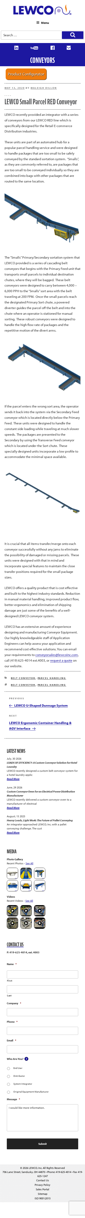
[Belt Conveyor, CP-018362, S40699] (12, 878)
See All (29, 863)
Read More (13, 779)
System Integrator (22, 1083)
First (9, 980)
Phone (12, 1021)
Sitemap (42, 1193)
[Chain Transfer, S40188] (12, 890)
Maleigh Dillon (44, 87)
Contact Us (42, 1180)
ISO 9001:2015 (43, 1198)
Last (9, 995)
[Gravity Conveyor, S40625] (26, 878)
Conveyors (42, 60)
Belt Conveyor (23, 678)
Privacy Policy (42, 1184)
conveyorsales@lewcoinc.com (56, 655)
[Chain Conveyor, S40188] (26, 890)
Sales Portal (42, 1189)
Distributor (19, 1075)
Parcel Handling (52, 678)
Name (12, 964)
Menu (45, 23)
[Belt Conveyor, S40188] (39, 890)
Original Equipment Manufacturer (31, 1091)
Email (11, 1040)
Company (14, 1003)
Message (13, 1099)
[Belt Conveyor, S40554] (39, 878)
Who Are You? (15, 1059)
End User (17, 1068)
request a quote (61, 660)
